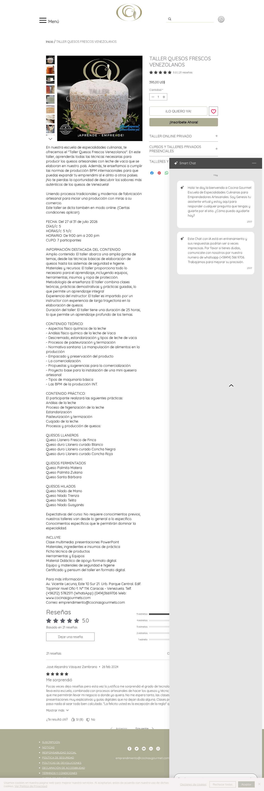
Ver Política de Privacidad (31, 786)
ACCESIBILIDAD (75, 768)
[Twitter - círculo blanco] (137, 749)
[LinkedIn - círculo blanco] (151, 749)
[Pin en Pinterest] (159, 173)
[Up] (231, 385)
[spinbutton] (158, 96)
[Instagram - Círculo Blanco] (158, 749)
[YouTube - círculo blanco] (144, 749)
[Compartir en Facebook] (152, 173)
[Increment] (164, 96)
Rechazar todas (222, 784)
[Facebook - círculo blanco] (129, 749)
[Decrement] (152, 96)
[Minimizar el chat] (254, 163)
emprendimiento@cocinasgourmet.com (142, 758)
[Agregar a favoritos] (213, 111)
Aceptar (246, 784)
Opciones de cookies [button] (193, 784)
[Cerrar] (259, 784)
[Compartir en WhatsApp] (166, 173)
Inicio (49, 42)
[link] (170, 72)
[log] (215, 470)
